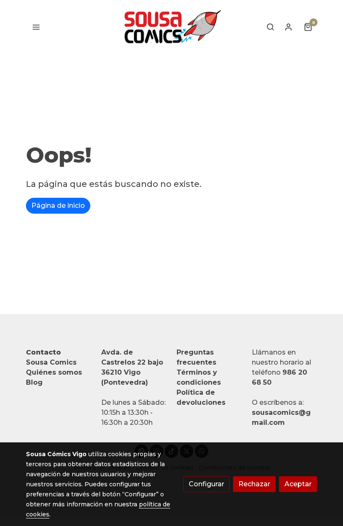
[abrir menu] (36, 27)
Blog (34, 382)
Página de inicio (58, 205)
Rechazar (254, 484)
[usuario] (288, 27)
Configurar (206, 484)
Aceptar (298, 484)
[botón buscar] (270, 27)
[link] (171, 26)
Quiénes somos (54, 372)
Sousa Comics (51, 362)
